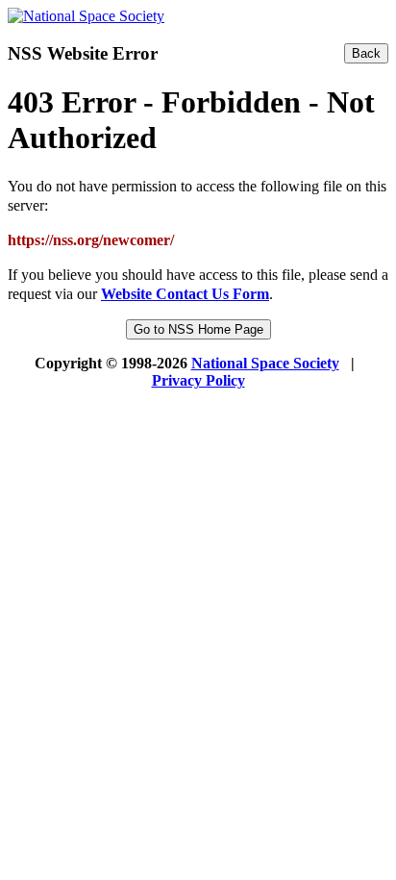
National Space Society (265, 363)
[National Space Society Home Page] (86, 16)
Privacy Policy (198, 380)
